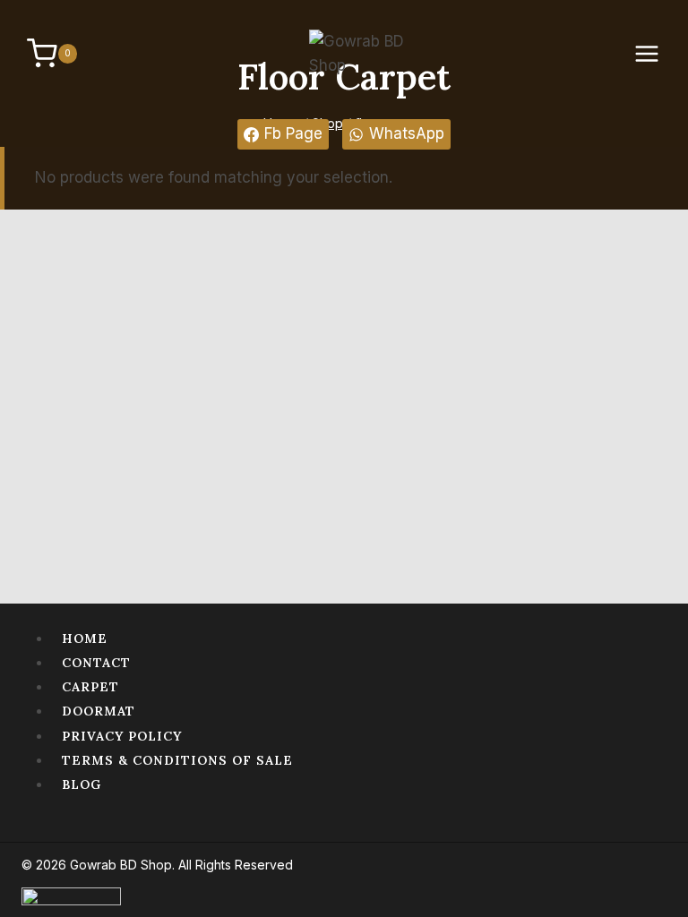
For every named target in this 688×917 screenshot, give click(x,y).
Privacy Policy (122, 736)
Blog (81, 784)
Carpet (90, 687)
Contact (96, 663)
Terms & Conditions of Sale (177, 760)
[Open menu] (655, 53)
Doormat (98, 711)
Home (85, 638)
